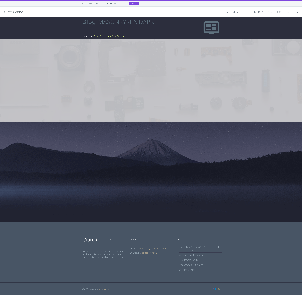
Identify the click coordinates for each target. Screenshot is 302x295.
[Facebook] (107, 3)
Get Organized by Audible (191, 254)
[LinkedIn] (111, 3)
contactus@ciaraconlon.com (152, 248)
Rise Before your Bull (189, 259)
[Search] (297, 12)
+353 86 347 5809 (91, 3)
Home (226, 12)
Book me (134, 3)
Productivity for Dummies (191, 264)
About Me (237, 12)
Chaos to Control (187, 269)
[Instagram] (115, 3)
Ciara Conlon (104, 288)
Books (270, 12)
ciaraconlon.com (149, 252)
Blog (279, 12)
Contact (289, 12)
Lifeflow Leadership (254, 12)
